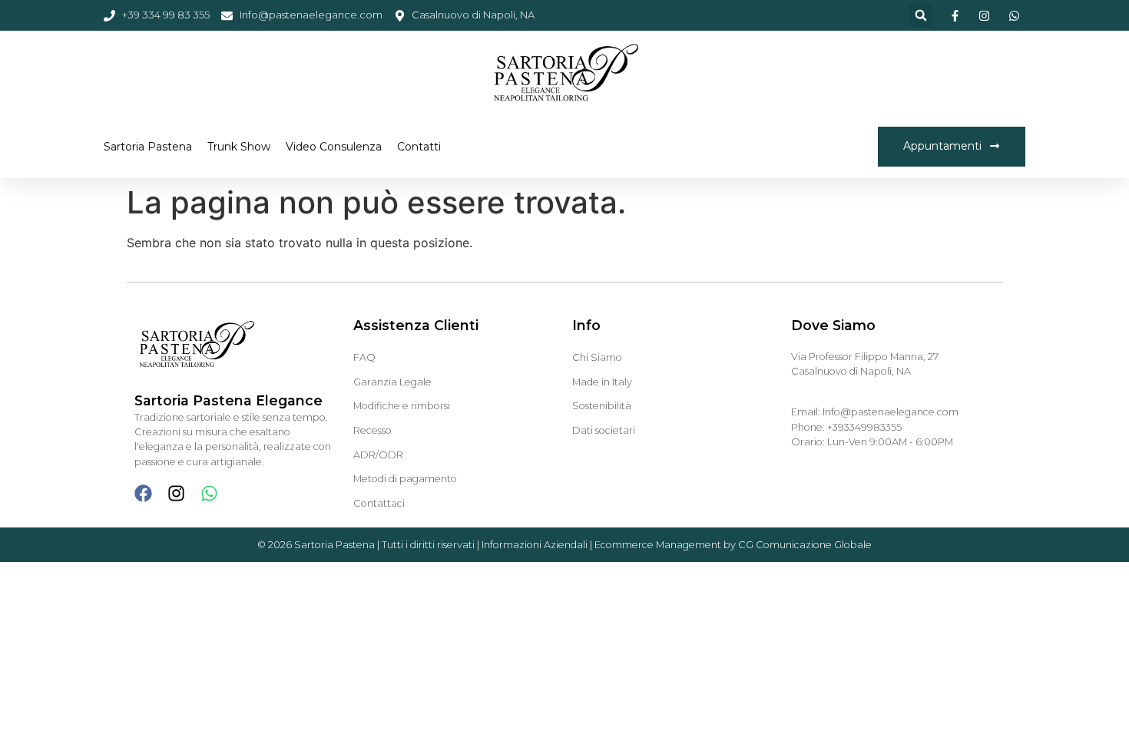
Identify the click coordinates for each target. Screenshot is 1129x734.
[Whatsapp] (209, 493)
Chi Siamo (597, 357)
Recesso (372, 430)
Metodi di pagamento (405, 478)
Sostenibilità (601, 406)
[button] (920, 15)
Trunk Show (238, 147)
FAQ (364, 357)
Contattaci (379, 503)
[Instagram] (176, 493)
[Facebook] (143, 493)
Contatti (419, 147)
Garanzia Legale (392, 382)
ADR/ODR (378, 455)
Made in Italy (602, 382)
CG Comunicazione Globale (805, 544)
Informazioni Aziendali (535, 544)
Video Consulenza (334, 147)
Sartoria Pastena (148, 147)
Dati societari (603, 430)
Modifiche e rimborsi (401, 406)
